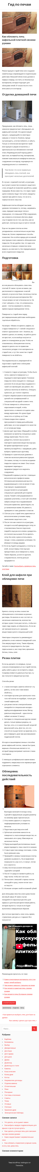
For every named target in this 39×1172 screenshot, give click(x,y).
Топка (6, 1101)
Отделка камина (10, 1083)
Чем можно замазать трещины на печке (19, 985)
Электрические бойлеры (14, 1113)
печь (22, 1008)
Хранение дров (10, 1110)
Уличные (7, 1107)
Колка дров (8, 1074)
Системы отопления (12, 1095)
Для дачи (8, 1057)
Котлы (6, 1077)
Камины (7, 1068)
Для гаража (8, 1054)
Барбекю (7, 1039)
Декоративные (10, 1048)
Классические (10, 1071)
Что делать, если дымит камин (16, 1122)
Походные (8, 1092)
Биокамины (8, 1042)
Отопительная (9, 1003)
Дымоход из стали (11, 1066)
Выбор (7, 1045)
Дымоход (8, 1063)
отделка (16, 1008)
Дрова (6, 1060)
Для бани (8, 1051)
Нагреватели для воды (13, 1080)
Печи (6, 1089)
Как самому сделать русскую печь (22, 1020)
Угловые (7, 1104)
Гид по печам (19, 4)
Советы (7, 1098)
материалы (7, 1008)
